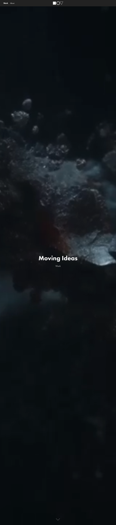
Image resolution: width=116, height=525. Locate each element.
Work (5, 3)
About (12, 3)
